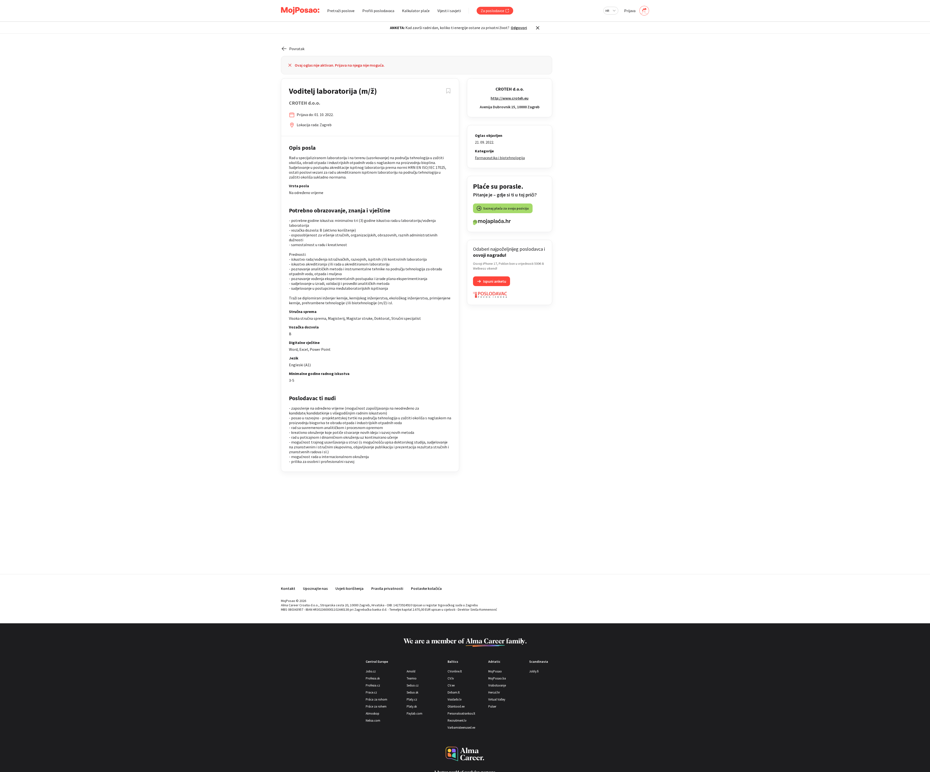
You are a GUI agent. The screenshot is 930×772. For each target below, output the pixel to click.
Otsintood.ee (456, 706)
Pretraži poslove (341, 10)
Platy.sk (412, 706)
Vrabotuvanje (497, 685)
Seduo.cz (412, 685)
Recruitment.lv (457, 720)
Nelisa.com (373, 720)
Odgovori (519, 27)
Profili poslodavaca (378, 10)
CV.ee (451, 685)
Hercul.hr (494, 692)
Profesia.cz (373, 685)
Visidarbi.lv (455, 699)
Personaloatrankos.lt (461, 713)
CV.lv (451, 678)
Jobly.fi (534, 671)
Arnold (411, 671)
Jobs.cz (371, 671)
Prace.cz (371, 692)
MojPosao (495, 671)
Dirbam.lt (454, 692)
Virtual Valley (496, 699)
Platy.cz (412, 699)
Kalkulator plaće (416, 10)
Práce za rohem (376, 706)
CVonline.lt (455, 671)
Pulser (492, 706)
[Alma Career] (465, 754)
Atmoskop (372, 713)
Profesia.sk (373, 678)
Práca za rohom (376, 699)
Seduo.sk (412, 692)
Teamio (412, 678)
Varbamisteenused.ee (461, 727)
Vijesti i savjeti (449, 10)
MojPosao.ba (497, 678)
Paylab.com (414, 713)
